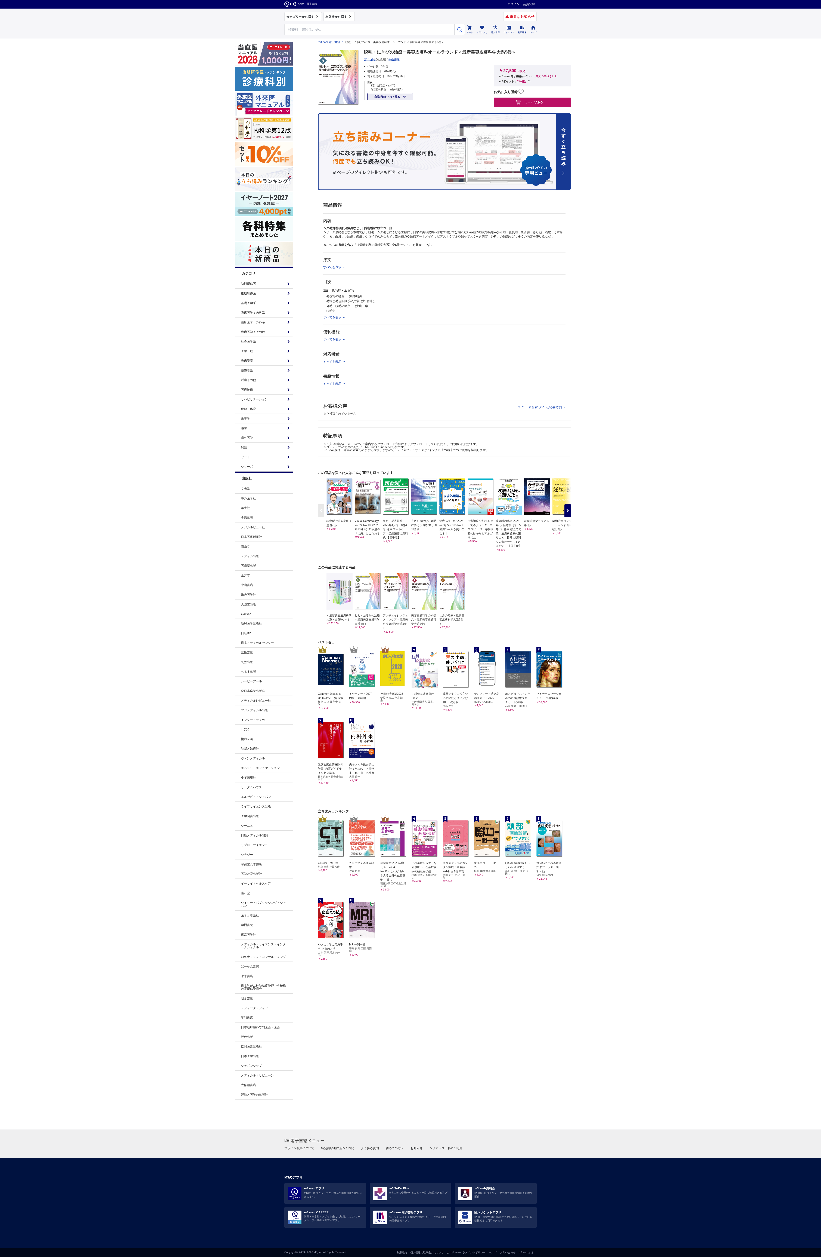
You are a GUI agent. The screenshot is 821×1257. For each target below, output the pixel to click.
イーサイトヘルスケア (256, 883)
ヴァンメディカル (253, 758)
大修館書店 (248, 1085)
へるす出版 (248, 671)
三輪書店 (247, 652)
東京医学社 (248, 934)
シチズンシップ (251, 1065)
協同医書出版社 (251, 1046)
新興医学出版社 (251, 623)
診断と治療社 (250, 748)
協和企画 (247, 739)
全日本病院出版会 (253, 691)
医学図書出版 (250, 816)
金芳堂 (245, 575)
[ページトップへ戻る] (809, 1250)
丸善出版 (247, 662)
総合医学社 (248, 594)
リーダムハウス (251, 787)
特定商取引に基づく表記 (337, 1148)
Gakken (246, 614)
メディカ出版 (250, 556)
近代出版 (247, 1037)
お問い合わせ (507, 1252)
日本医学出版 (250, 1056)
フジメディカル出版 (254, 710)
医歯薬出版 (248, 565)
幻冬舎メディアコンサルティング (263, 957)
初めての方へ (395, 1148)
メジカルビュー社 (253, 527)
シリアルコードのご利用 (445, 1148)
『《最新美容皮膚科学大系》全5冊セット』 (383, 244)
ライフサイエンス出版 (256, 806)
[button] (567, 510)
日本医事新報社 (251, 537)
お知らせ (416, 1148)
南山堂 (245, 546)
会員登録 (529, 4)
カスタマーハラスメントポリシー (466, 1252)
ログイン (514, 4)
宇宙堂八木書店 (251, 864)
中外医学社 (248, 498)
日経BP (246, 633)
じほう (245, 729)
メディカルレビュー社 (256, 700)
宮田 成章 (370, 59)
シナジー (247, 854)
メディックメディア (254, 1008)
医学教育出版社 (251, 874)
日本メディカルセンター (257, 642)
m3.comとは (526, 1252)
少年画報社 (248, 777)
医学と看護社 (250, 915)
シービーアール (251, 681)
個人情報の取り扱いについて (427, 1252)
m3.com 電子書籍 (329, 42)
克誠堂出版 (248, 604)
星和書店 (247, 1017)
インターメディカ (253, 719)
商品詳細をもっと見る (387, 96)
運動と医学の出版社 (254, 1094)
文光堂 (245, 488)
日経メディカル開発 (254, 835)
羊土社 (245, 508)
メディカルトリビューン (257, 1075)
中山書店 (247, 585)
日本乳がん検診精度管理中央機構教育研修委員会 (263, 987)
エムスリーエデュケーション (260, 768)
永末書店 (247, 976)
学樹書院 (247, 925)
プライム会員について (299, 1148)
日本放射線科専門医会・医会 (260, 1027)
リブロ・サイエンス (254, 845)
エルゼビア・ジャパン (256, 796)
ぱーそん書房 (250, 966)
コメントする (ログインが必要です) (540, 407)
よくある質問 (370, 1148)
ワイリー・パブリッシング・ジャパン (263, 904)
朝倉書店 (247, 998)
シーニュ (247, 825)
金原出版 (247, 517)
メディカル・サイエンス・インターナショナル (263, 945)
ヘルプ (493, 1252)
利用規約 (402, 1252)
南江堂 (245, 893)
